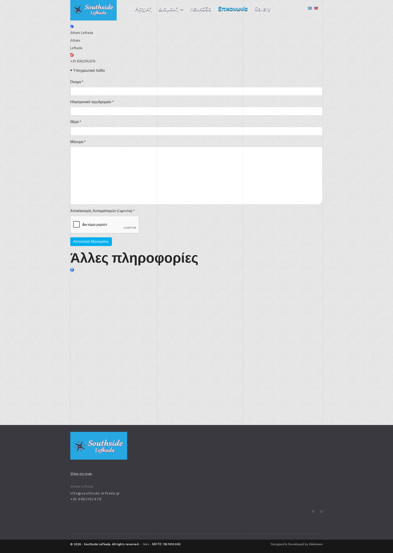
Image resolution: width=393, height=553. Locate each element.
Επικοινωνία (233, 9)
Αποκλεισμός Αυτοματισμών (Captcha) (102, 211)
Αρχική (143, 9)
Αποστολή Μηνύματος (91, 242)
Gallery (262, 9)
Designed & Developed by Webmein (297, 544)
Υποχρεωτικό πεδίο (87, 71)
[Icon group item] (313, 511)
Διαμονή (168, 9)
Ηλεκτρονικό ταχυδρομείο (92, 102)
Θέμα (75, 122)
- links (145, 544)
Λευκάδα (200, 9)
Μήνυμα (78, 142)
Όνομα (76, 82)
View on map (81, 474)
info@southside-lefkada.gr (95, 493)
